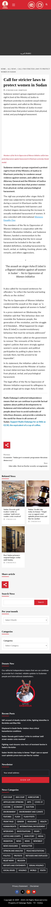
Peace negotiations (35, 851)
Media (40, 836)
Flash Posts (29, 817)
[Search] (46, 4)
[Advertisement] (25, 25)
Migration (8, 841)
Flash (17, 817)
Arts (29, 802)
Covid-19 (39, 802)
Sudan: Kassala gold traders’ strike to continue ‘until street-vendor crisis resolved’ (23, 738)
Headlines (32, 822)
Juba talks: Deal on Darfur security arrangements (28, 464)
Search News (8, 593)
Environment (9, 812)
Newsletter (26, 846)
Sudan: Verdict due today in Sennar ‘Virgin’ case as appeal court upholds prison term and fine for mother (37, 514)
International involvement (32, 826)
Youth (43, 870)
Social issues (9, 870)
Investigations (23, 831)
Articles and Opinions (13, 802)
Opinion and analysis (13, 851)
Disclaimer (34, 886)
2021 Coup (20, 797)
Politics (6, 856)
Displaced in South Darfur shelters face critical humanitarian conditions (20, 730)
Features (7, 817)
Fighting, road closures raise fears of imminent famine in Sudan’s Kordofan (24, 746)
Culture (6, 807)
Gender (20, 822)
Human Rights (9, 826)
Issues (36, 831)
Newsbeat (37, 841)
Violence (23, 870)
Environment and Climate (31, 812)
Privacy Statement (20, 886)
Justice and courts (12, 836)
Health (43, 822)
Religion (21, 861)
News (18, 841)
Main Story (29, 836)
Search (41, 602)
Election (30, 807)
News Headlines (10, 846)
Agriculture (33, 797)
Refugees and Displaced (37, 856)
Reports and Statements (14, 865)
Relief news (8, 861)
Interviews (8, 831)
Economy (18, 807)
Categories (8, 641)
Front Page (8, 822)
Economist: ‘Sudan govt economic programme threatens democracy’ (25, 457)
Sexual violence (36, 865)
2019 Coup (7, 797)
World (33, 870)
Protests (18, 856)
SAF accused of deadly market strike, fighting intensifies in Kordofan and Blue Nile (25, 721)
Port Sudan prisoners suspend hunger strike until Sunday (12, 557)
